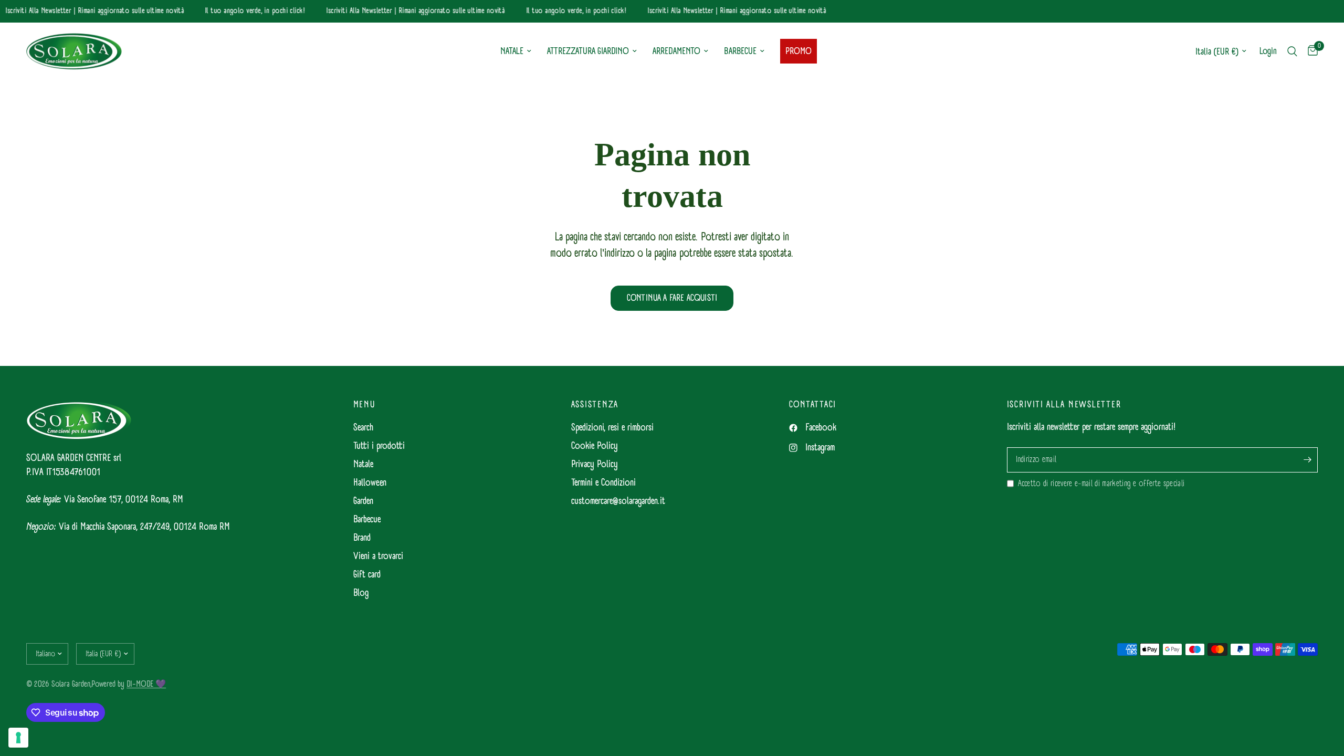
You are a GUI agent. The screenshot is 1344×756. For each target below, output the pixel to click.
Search (363, 427)
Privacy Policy (594, 464)
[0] (1310, 51)
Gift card (367, 574)
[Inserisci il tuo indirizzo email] (1307, 459)
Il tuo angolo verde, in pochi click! (251, 11)
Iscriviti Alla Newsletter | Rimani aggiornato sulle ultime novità (90, 11)
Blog (361, 593)
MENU (364, 405)
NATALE (511, 51)
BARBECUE (740, 51)
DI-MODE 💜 (146, 683)
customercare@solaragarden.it (618, 501)
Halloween (369, 482)
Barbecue (367, 519)
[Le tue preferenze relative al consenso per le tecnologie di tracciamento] (18, 738)
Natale (363, 464)
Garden (363, 501)
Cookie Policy (594, 446)
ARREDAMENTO (676, 51)
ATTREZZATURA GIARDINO (588, 51)
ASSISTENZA (595, 405)
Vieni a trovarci (378, 556)
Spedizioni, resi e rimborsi (612, 427)
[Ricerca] (1292, 51)
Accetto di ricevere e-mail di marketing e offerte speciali (1101, 484)
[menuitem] (515, 52)
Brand (362, 537)
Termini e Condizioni (603, 482)
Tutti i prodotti (379, 446)
